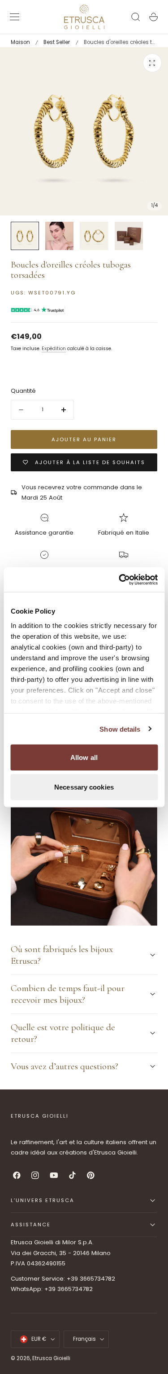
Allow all (84, 757)
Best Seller (56, 42)
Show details (119, 729)
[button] (15, 17)
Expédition (54, 348)
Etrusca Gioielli (51, 1358)
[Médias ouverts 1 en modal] (152, 62)
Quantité (23, 390)
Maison (20, 42)
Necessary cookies (84, 786)
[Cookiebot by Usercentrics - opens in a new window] (120, 579)
